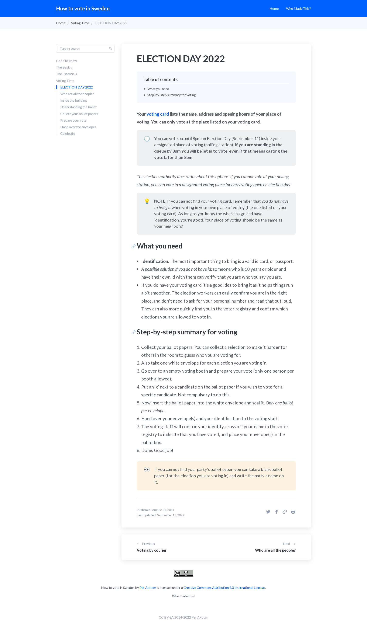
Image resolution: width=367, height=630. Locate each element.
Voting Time (80, 23)
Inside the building (73, 100)
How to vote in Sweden (83, 8)
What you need (158, 89)
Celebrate (67, 133)
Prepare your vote (73, 120)
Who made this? (298, 8)
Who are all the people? (77, 94)
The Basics (64, 67)
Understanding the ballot (78, 107)
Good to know (66, 61)
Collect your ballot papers (79, 114)
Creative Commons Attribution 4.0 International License (224, 587)
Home (274, 8)
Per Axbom (148, 587)
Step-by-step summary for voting (171, 95)
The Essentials (66, 74)
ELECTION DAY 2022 (76, 87)
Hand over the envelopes (78, 127)
